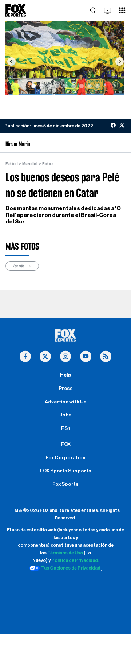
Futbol (11, 164)
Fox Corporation (65, 457)
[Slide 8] (89, 86)
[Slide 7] (81, 86)
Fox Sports (65, 484)
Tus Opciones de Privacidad (70, 568)
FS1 (65, 428)
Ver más (19, 266)
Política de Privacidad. (75, 560)
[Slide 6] (73, 86)
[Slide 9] (97, 86)
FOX (66, 444)
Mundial (29, 164)
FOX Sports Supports (65, 470)
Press (66, 388)
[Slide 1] (33, 86)
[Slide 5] (65, 86)
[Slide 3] (49, 86)
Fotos (47, 164)
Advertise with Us (66, 401)
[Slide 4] (57, 86)
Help (65, 375)
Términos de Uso (65, 553)
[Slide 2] (41, 86)
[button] (11, 61)
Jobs (65, 415)
